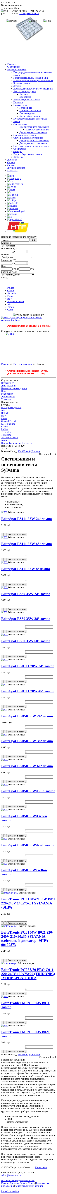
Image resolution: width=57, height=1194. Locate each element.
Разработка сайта (10, 1191)
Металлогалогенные (30, 110)
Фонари (17, 151)
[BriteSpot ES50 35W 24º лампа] (4, 587)
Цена (4, 391)
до (13, 251)
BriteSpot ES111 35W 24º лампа (26, 519)
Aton (9, 304)
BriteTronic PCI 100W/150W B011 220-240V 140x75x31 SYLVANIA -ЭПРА (28, 903)
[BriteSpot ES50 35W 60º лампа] (4, 634)
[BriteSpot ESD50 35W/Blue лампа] (4, 784)
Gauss (10, 309)
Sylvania (11, 293)
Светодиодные (27, 113)
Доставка (12, 159)
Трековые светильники (37, 129)
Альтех (5, 440)
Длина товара (8, 396)
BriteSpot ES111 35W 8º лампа (25, 569)
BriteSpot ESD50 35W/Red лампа (27, 845)
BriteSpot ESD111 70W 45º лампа (27, 691)
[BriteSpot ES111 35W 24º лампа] (4, 512)
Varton (10, 307)
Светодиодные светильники (28, 138)
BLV (9, 298)
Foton (10, 296)
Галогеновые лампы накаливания (30, 77)
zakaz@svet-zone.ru (29, 13)
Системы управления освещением (31, 146)
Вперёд (27, 451)
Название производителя (14, 388)
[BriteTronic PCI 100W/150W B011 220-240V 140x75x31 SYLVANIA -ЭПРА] (10, 892)
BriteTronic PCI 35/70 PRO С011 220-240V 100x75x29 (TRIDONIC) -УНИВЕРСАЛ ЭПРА (28, 974)
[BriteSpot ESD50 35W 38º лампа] (4, 734)
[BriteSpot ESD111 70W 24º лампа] (4, 659)
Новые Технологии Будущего (16, 443)
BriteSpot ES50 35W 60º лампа (25, 641)
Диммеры (18, 157)
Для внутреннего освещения (34, 127)
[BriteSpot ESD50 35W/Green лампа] (4, 809)
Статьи (11, 165)
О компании (13, 67)
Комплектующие (22, 83)
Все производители (11, 407)
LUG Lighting (8, 424)
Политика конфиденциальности (18, 1180)
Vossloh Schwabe (15, 301)
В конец (35, 451)
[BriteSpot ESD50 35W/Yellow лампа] (4, 863)
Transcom (6, 434)
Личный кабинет (16, 168)
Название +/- (7, 383)
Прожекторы (20, 105)
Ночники (18, 102)
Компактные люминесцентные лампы (33, 80)
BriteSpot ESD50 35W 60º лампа (27, 766)
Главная (11, 64)
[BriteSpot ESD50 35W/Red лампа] (4, 838)
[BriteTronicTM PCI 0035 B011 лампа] (4, 996)
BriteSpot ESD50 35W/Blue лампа (28, 791)
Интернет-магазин (16, 69)
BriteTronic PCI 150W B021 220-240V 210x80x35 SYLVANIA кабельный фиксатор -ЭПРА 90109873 (27, 938)
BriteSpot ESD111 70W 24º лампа (27, 666)
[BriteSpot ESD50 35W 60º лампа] (4, 759)
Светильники (20, 124)
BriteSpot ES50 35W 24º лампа (25, 594)
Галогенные (25, 107)
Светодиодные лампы (24, 135)
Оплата (11, 162)
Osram (10, 290)
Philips (10, 288)
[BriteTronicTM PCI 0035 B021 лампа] (4, 1025)
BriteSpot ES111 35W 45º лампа (26, 544)
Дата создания (8, 385)
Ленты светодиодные (24, 91)
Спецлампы (19, 148)
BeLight (5, 413)
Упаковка (6, 399)
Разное (16, 121)
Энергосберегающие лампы (27, 154)
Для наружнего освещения (33, 132)
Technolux (6, 432)
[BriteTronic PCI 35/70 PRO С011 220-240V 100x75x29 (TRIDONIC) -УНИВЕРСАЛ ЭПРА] (9, 963)
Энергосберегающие (30, 116)
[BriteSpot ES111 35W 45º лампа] (4, 537)
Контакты (12, 170)
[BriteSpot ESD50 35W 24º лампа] (4, 709)
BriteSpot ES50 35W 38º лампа (25, 619)
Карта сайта (41, 1167)
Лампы (17, 86)
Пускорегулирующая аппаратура (30, 118)
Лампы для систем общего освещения (33, 88)
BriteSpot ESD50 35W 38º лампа (27, 741)
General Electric (9, 421)
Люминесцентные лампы (26, 99)
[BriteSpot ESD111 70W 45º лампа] (4, 684)
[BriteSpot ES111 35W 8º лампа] (4, 562)
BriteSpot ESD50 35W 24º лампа (27, 716)
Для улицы (25, 97)
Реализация (7, 394)
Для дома (24, 94)
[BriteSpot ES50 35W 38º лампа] (4, 612)
